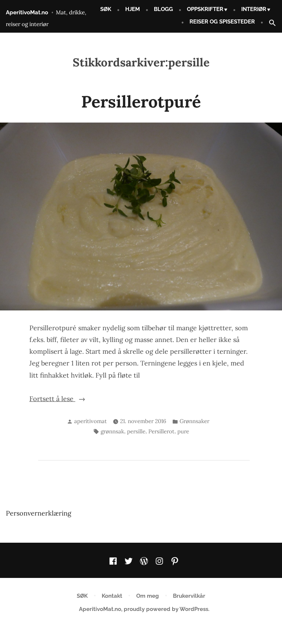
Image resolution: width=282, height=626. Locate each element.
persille (136, 431)
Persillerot (161, 431)
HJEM (132, 9)
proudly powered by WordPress (166, 609)
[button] (269, 23)
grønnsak (112, 431)
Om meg (147, 596)
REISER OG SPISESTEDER (222, 21)
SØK (105, 9)
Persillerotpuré (141, 101)
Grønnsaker (194, 421)
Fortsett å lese (79, 398)
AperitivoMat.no (27, 12)
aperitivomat (90, 421)
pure (183, 431)
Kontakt (112, 596)
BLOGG (163, 9)
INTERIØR (253, 9)
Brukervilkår (189, 596)
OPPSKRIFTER (205, 9)
